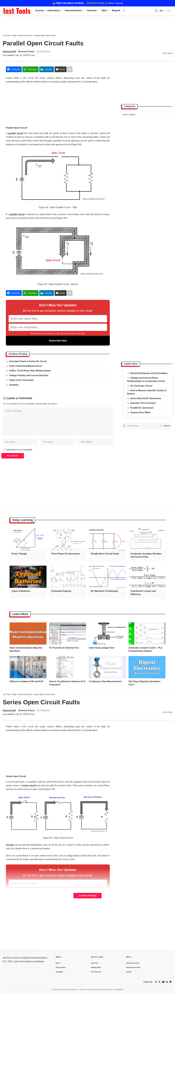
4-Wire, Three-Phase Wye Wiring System (30, 370)
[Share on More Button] (69, 69)
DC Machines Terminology (104, 591)
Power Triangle (19, 554)
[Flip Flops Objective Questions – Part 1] (147, 667)
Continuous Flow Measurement (105, 681)
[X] (159, 982)
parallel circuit (15, 133)
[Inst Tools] (17, 10)
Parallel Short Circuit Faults (105, 554)
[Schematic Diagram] (67, 577)
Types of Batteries (20, 591)
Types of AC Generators (21, 380)
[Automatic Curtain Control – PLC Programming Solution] (147, 633)
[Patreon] (170, 982)
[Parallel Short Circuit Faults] (107, 539)
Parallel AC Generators (142, 408)
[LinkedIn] (167, 982)
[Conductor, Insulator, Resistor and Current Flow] (147, 539)
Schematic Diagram (61, 591)
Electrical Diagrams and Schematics (149, 373)
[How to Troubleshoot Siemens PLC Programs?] (67, 667)
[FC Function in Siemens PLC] (67, 633)
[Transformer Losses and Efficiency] (147, 577)
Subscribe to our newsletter (19, 449)
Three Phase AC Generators (65, 554)
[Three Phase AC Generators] (67, 539)
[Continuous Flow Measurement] (107, 667)
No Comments (43, 51)
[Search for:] (143, 425)
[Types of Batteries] (28, 577)
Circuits (10, 845)
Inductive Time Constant (143, 403)
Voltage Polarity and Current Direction (28, 375)
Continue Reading (87, 896)
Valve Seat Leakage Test (101, 648)
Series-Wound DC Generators (145, 398)
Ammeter (14, 385)
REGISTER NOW (95, 3)
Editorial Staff (9, 51)
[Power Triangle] (28, 539)
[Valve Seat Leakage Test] (107, 633)
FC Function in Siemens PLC (64, 648)
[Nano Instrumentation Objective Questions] (28, 633)
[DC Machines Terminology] (107, 577)
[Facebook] (155, 982)
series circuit (29, 785)
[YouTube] (163, 982)
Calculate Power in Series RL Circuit (27, 361)
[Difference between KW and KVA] (28, 667)
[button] (124, 10)
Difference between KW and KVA (26, 681)
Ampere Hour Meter (140, 412)
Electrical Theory (26, 51)
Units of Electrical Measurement (25, 366)
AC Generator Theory (141, 386)
